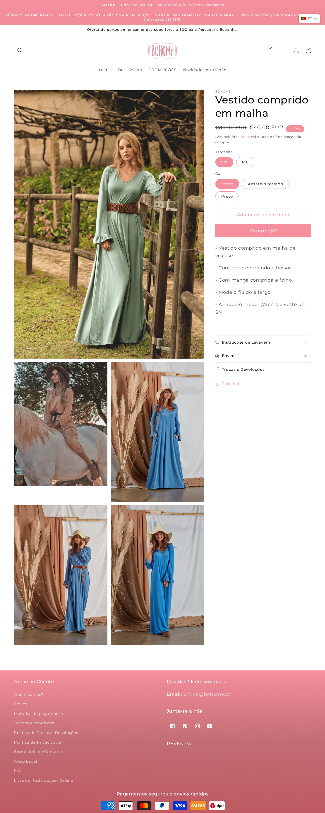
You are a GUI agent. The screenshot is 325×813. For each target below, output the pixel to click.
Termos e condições (34, 722)
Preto (227, 196)
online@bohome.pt (207, 694)
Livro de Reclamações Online (43, 780)
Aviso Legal (25, 761)
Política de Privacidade (37, 742)
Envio (245, 137)
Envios (20, 703)
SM (224, 162)
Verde (227, 183)
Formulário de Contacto (38, 751)
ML (245, 162)
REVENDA (179, 743)
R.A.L (19, 770)
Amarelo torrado (265, 183)
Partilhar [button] (231, 383)
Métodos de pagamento (38, 713)
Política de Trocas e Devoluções (46, 732)
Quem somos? (28, 694)
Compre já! (263, 230)
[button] (20, 50)
